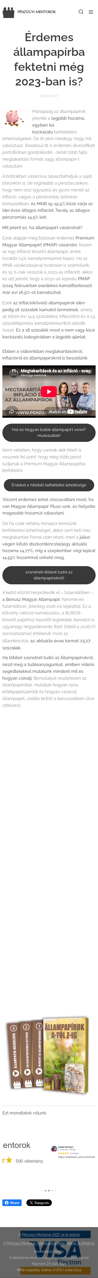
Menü (91, 12)
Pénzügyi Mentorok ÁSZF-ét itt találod (51, 1235)
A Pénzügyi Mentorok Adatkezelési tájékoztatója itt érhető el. (49, 1243)
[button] (81, 12)
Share (14, 1203)
